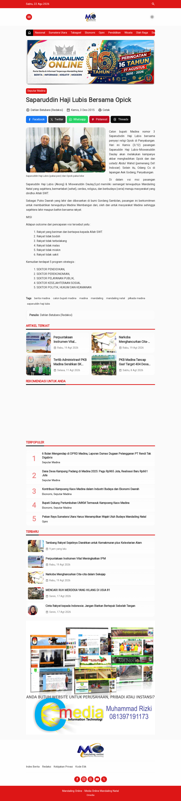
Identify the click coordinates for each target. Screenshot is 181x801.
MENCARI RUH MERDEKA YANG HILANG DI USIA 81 (78, 590)
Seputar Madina (36, 90)
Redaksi (46, 766)
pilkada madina (136, 298)
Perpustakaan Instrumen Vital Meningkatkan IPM (66, 341)
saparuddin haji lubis (38, 303)
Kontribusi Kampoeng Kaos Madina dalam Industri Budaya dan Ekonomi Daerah (90, 489)
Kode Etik (80, 766)
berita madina (42, 298)
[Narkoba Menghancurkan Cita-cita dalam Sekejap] (104, 342)
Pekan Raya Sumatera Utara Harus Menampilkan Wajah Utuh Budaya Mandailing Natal (94, 516)
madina (83, 298)
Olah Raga (142, 32)
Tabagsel (76, 32)
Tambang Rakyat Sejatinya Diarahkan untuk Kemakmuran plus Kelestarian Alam (94, 542)
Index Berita (33, 766)
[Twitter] (104, 779)
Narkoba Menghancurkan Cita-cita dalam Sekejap (133, 341)
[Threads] (91, 779)
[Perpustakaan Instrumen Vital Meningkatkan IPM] (38, 342)
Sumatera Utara (58, 32)
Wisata (128, 32)
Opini (101, 32)
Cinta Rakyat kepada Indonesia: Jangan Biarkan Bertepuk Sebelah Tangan (90, 605)
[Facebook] (77, 779)
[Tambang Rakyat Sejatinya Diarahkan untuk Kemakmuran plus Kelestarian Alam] (36, 546)
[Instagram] (84, 779)
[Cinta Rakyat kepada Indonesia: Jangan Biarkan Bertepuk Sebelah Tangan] (36, 609)
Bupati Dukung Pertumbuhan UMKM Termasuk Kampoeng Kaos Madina (85, 503)
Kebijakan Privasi (63, 766)
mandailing (97, 298)
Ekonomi (90, 32)
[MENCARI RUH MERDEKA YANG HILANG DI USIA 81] (36, 593)
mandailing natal (115, 298)
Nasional (40, 32)
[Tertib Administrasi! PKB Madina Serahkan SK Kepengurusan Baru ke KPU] (38, 365)
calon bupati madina (64, 298)
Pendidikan (114, 32)
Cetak (106, 110)
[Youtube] (97, 779)
